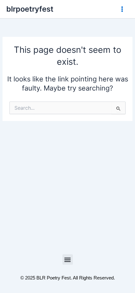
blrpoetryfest (29, 9)
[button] (67, 259)
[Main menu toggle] (122, 9)
